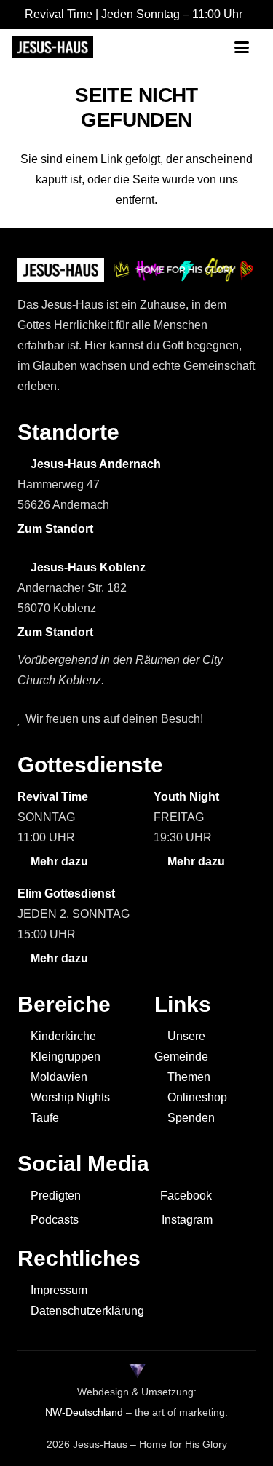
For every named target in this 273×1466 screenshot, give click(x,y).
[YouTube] (125, 47)
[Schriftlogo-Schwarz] (52, 47)
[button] (247, 47)
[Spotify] (151, 47)
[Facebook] (178, 47)
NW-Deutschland (84, 1412)
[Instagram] (205, 48)
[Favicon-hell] (136, 1371)
